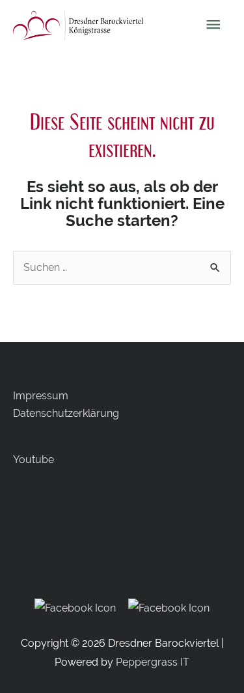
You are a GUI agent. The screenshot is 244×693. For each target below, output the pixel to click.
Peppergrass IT (152, 662)
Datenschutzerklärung (66, 413)
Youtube (33, 459)
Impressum (40, 395)
